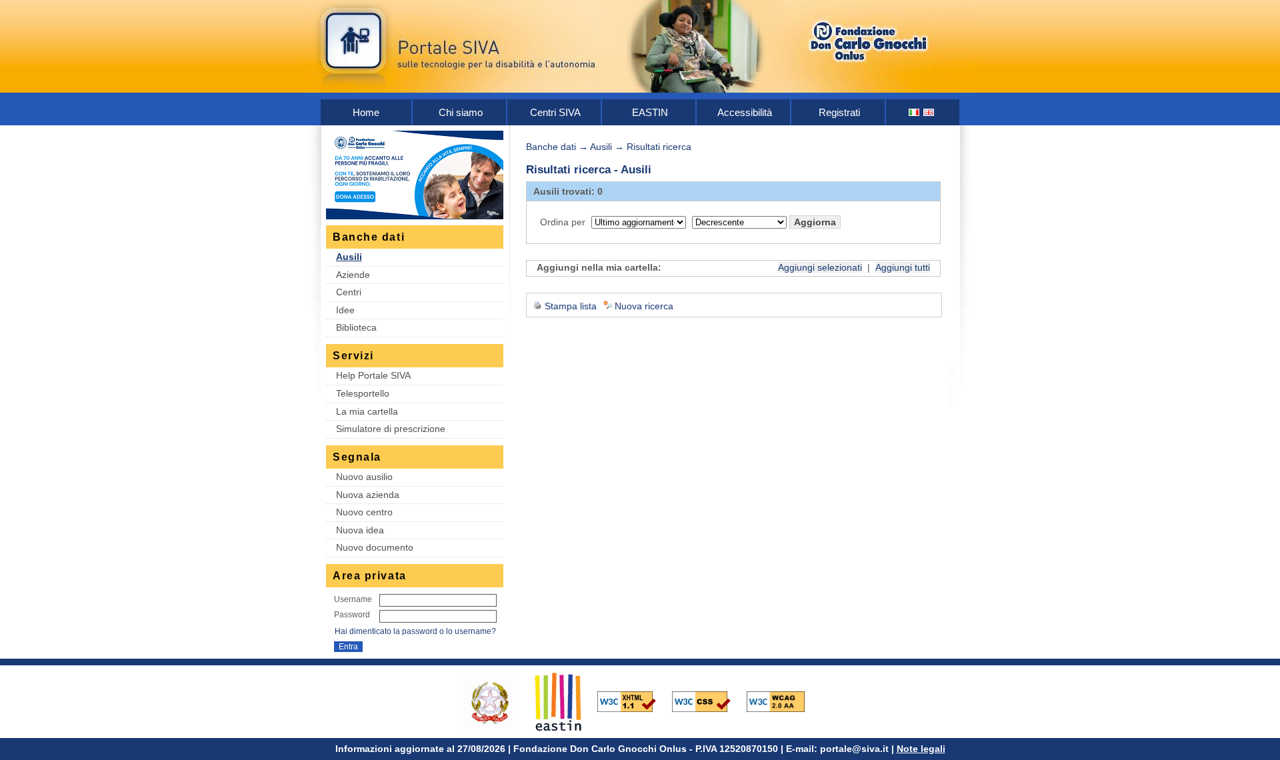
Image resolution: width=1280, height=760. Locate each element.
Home (366, 112)
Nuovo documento (374, 547)
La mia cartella (367, 411)
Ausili (349, 256)
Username (353, 599)
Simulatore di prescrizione (390, 428)
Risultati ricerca (659, 146)
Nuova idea (360, 530)
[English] (929, 112)
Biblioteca (356, 327)
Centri (348, 292)
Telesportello (362, 393)
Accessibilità (744, 112)
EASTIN (650, 112)
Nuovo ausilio (364, 476)
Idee (345, 310)
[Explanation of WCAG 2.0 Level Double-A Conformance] (783, 700)
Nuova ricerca (644, 306)
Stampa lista (571, 306)
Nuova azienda (367, 494)
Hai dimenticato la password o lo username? (415, 631)
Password (352, 615)
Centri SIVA (555, 112)
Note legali (921, 748)
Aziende (353, 274)
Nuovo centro (364, 512)
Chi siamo (461, 112)
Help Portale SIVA (373, 375)
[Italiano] (915, 112)
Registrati (839, 112)
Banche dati (551, 146)
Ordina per (562, 222)
